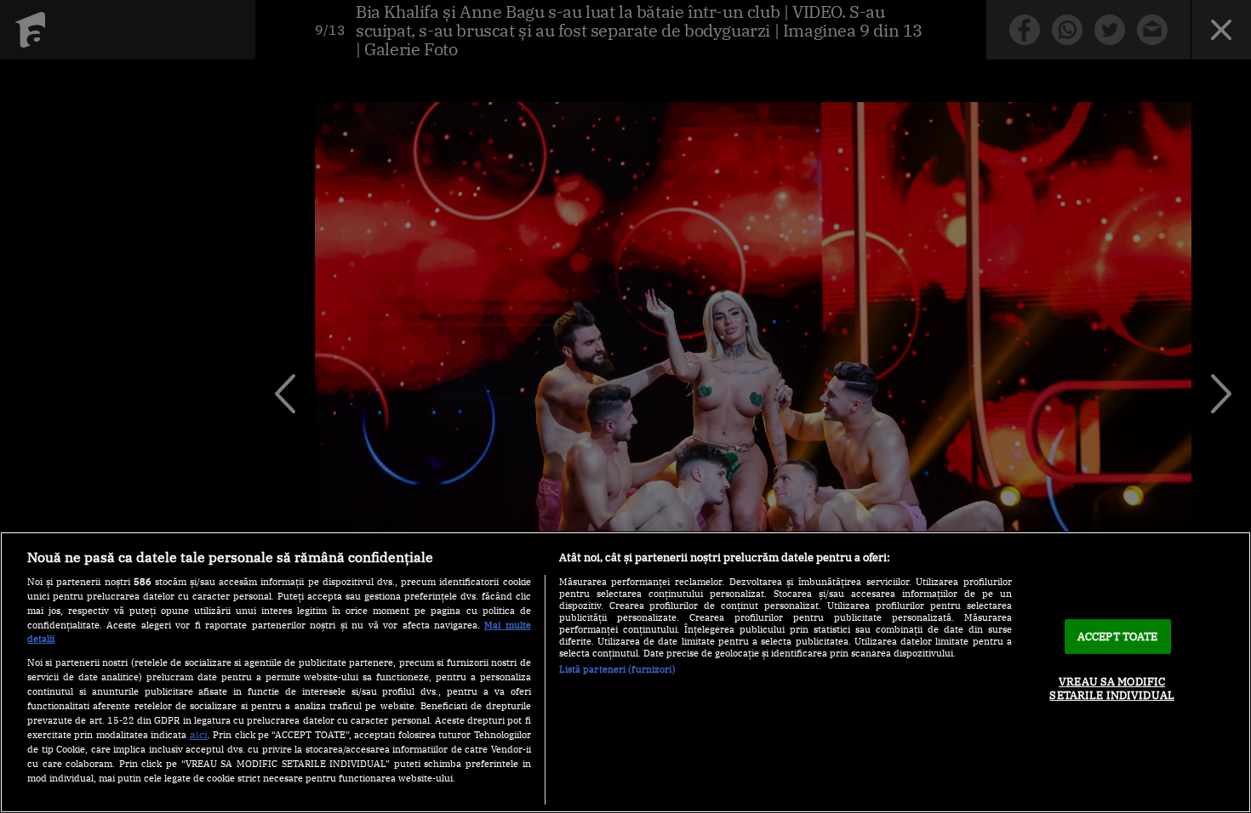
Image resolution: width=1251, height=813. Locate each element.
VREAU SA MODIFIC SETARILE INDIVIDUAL (1111, 688)
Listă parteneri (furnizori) (617, 669)
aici (199, 734)
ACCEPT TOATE (1117, 636)
